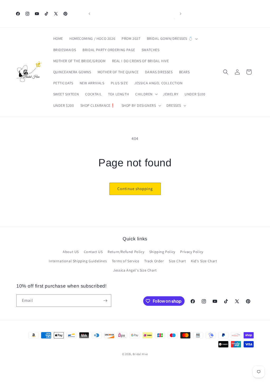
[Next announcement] (180, 14)
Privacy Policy (191, 251)
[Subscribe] (105, 300)
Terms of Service (125, 261)
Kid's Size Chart (204, 261)
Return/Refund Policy (126, 251)
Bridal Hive (140, 354)
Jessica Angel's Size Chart (135, 270)
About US (71, 251)
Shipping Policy (162, 251)
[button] (172, 38)
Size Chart (177, 261)
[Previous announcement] (89, 14)
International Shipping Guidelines (78, 261)
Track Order (154, 261)
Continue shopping (135, 188)
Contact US (93, 251)
